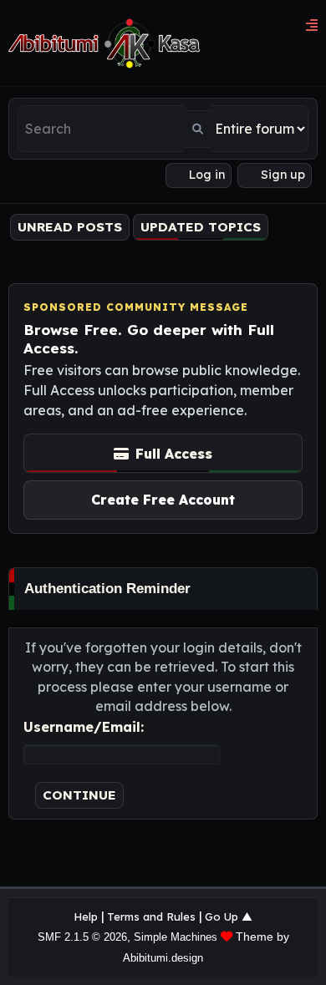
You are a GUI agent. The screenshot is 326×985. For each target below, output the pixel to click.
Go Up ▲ (228, 916)
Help (86, 916)
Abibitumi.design (163, 958)
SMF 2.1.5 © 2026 (82, 937)
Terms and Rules (151, 916)
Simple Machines (175, 937)
